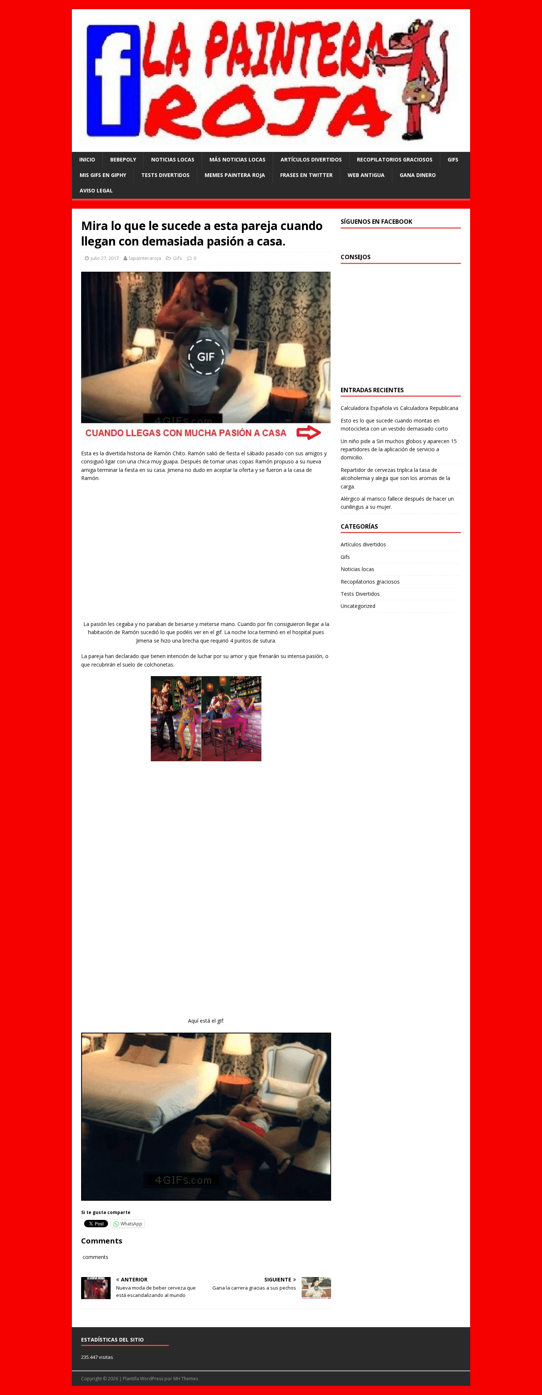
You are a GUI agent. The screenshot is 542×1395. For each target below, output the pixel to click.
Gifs (453, 159)
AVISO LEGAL (96, 190)
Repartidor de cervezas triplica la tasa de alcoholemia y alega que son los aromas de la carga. (395, 478)
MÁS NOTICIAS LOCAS (237, 159)
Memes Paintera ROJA (235, 174)
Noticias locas (357, 569)
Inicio (87, 159)
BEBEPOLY (123, 159)
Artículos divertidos (311, 159)
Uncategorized (358, 605)
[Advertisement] (206, 557)
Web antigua (366, 174)
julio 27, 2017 (105, 258)
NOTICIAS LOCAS (172, 159)
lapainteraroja (145, 258)
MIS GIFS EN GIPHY (103, 174)
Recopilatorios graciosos (394, 159)
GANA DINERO (418, 174)
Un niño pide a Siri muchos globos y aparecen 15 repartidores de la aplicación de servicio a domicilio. (399, 449)
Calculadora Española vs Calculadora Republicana (399, 407)
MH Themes (185, 1378)
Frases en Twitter (306, 174)
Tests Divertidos (165, 174)
